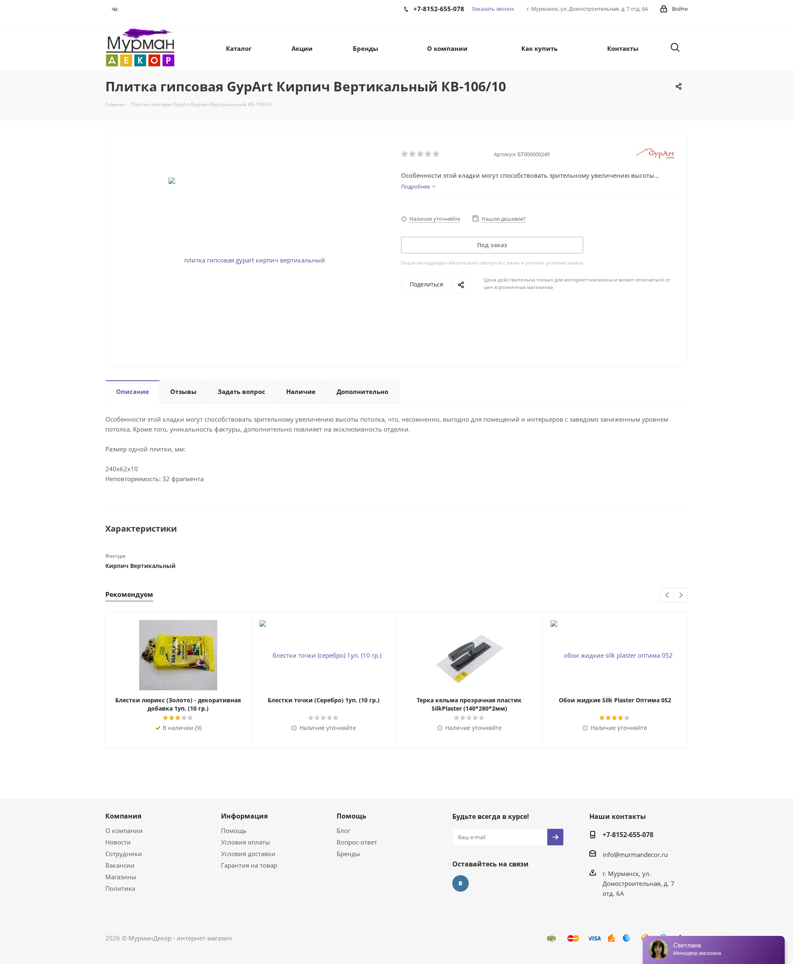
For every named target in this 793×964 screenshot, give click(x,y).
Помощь (234, 830)
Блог (343, 830)
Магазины (120, 877)
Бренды (348, 853)
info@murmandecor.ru (635, 854)
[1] (405, 154)
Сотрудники (123, 853)
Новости (118, 842)
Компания (123, 816)
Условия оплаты (245, 842)
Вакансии (120, 865)
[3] (421, 154)
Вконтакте (114, 9)
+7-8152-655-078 (628, 834)
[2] (413, 154)
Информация (244, 816)
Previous (667, 595)
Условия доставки (248, 853)
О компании (124, 830)
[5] (436, 154)
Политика (120, 888)
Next (681, 595)
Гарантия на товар (249, 865)
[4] (428, 154)
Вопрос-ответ (357, 842)
